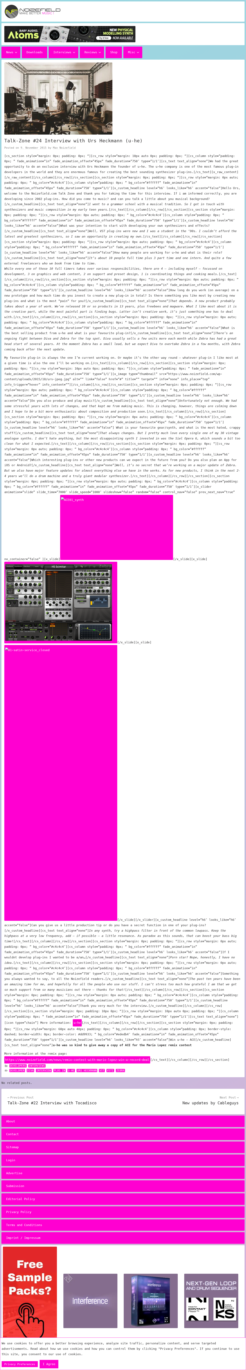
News (9, 52)
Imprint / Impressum (23, 1238)
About (10, 1121)
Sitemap (12, 1147)
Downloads (34, 52)
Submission (15, 1186)
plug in (59, 1070)
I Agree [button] (49, 1364)
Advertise (14, 1173)
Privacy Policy (18, 1212)
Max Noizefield (64, 147)
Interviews (62, 52)
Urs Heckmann (87, 1070)
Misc (131, 52)
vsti (110, 1070)
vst (101, 1070)
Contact (12, 1134)
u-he (77, 1022)
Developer (17, 1070)
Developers (18, 1065)
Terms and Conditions (24, 1225)
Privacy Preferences (19, 1364)
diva (30, 1070)
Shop (113, 52)
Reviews (90, 52)
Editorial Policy (20, 1199)
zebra (120, 1070)
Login (10, 1160)
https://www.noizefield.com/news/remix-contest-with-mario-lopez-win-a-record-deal (77, 1060)
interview (43, 1070)
